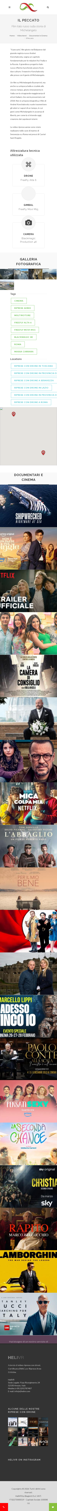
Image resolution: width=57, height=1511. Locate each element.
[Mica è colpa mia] (25, 802)
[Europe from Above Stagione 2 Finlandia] (22, 1421)
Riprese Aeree (22, 308)
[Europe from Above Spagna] (33, 1431)
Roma (17, 344)
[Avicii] (43, 1441)
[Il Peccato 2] (21, 274)
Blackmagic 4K (23, 337)
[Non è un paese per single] (25, 547)
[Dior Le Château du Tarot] (33, 1421)
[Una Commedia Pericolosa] (25, 930)
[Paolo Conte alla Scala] (25, 1057)
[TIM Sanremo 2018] (22, 1441)
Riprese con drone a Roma (31, 402)
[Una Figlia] (25, 760)
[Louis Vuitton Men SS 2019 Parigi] (12, 1441)
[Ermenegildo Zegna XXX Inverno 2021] (43, 1421)
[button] (13, 414)
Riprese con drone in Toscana (33, 366)
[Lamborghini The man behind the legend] (25, 1270)
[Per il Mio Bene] (25, 887)
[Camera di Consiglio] (25, 675)
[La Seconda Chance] (25, 1142)
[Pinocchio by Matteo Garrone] (43, 1431)
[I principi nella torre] (25, 972)
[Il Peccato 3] (35, 274)
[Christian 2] (25, 1185)
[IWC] (12, 1431)
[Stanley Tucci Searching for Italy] (22, 1431)
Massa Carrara (24, 351)
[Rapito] (25, 1228)
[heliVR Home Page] (28, 7)
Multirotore (22, 315)
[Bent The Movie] (33, 1441)
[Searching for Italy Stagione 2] (25, 1313)
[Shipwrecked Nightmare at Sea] (25, 505)
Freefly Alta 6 (23, 322)
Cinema (18, 301)
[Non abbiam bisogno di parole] (25, 590)
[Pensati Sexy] (25, 1100)
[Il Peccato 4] (50, 274)
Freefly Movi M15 (25, 330)
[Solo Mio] (25, 717)
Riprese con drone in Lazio (31, 387)
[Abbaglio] (25, 845)
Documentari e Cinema (38, 36)
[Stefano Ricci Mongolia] (12, 1421)
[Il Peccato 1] (7, 274)
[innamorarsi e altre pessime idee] (25, 632)
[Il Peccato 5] (7, 285)
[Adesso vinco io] (25, 1015)
